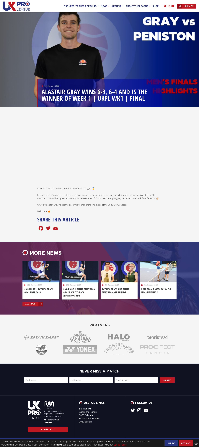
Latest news (85, 408)
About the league (88, 411)
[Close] (196, 443)
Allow (171, 443)
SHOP (155, 6)
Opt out (186, 443)
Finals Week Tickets (89, 418)
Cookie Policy (119, 444)
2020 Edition (85, 421)
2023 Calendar (86, 415)
